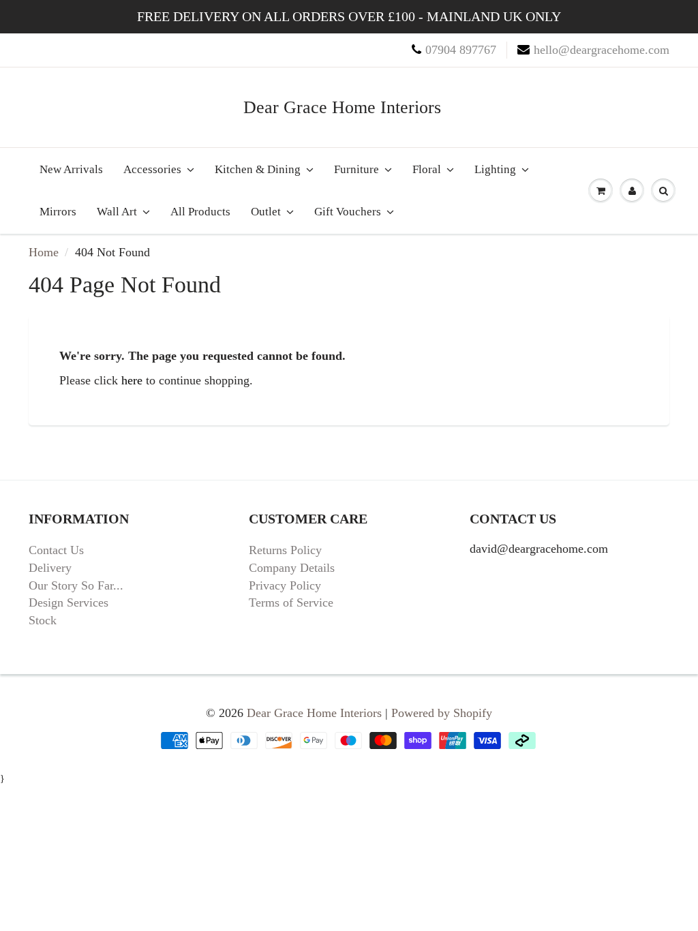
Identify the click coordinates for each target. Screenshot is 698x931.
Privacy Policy (285, 585)
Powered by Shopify (441, 713)
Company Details (292, 568)
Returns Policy (285, 550)
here (131, 380)
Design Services (68, 602)
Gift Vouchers (347, 211)
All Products (200, 211)
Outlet (266, 211)
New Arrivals (71, 169)
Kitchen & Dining (258, 169)
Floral (426, 169)
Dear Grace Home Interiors (342, 107)
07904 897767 (460, 50)
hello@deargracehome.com (601, 50)
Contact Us (56, 550)
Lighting (495, 169)
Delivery (50, 568)
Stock (43, 620)
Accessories (152, 169)
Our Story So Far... (76, 585)
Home (44, 252)
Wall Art (117, 211)
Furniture (356, 169)
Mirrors (58, 211)
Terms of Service (291, 602)
